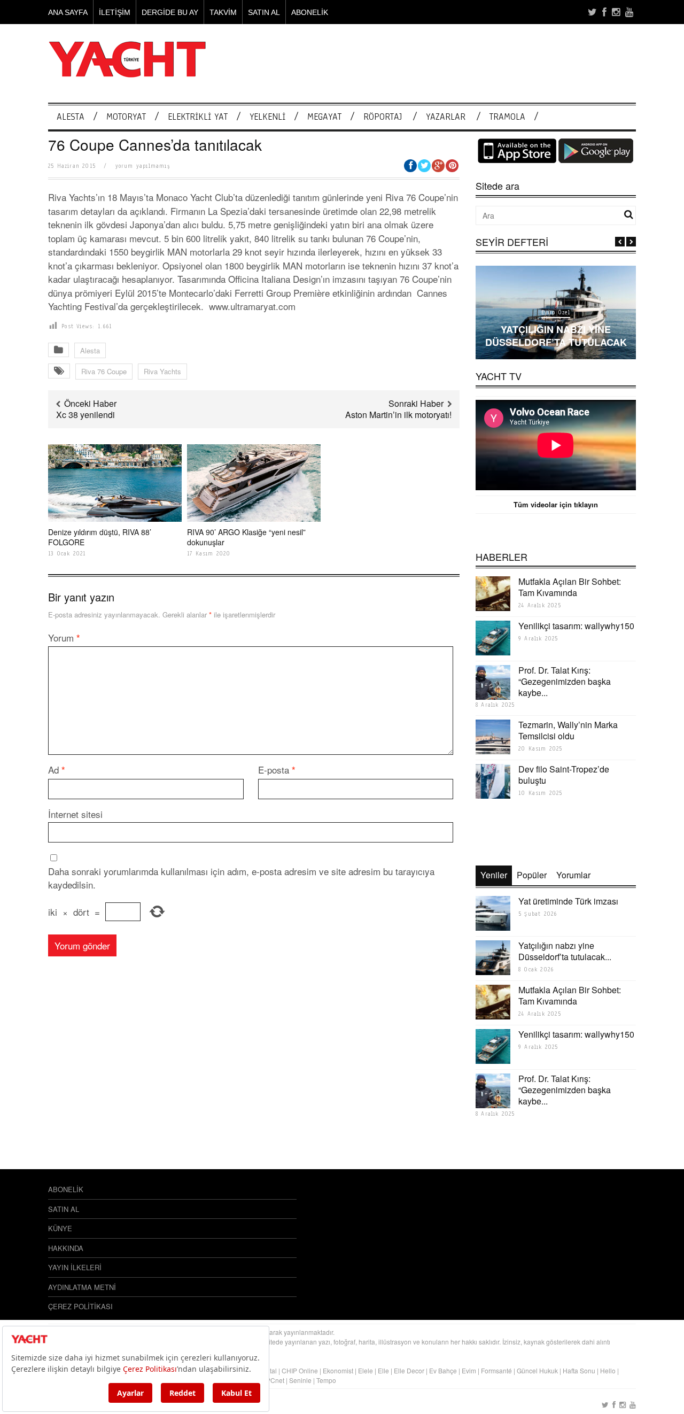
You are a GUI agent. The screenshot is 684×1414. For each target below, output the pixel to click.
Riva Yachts (162, 371)
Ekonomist (338, 1370)
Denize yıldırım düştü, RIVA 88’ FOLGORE (99, 537)
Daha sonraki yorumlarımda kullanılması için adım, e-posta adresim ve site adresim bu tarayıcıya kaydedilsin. (241, 878)
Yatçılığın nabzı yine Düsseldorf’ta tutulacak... (564, 951)
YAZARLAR (445, 117)
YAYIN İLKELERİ (75, 1267)
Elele (365, 1370)
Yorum (64, 637)
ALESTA (70, 117)
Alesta (90, 350)
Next (631, 241)
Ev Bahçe (443, 1370)
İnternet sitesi (75, 814)
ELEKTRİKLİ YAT (198, 117)
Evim (469, 1370)
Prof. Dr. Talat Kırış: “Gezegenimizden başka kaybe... (564, 681)
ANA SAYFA (68, 12)
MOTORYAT (126, 117)
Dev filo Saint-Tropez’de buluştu (563, 774)
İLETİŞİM (114, 12)
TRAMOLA (507, 117)
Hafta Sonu (579, 1370)
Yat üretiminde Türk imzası (568, 901)
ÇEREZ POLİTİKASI (80, 1306)
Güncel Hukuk (537, 1370)
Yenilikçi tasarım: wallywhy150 (576, 626)
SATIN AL (264, 12)
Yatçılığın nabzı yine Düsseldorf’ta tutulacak (556, 335)
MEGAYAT (324, 117)
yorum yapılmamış (142, 166)
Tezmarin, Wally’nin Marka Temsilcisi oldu (568, 730)
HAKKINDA (65, 1248)
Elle (383, 1370)
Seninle (300, 1380)
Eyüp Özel (555, 312)
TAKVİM (223, 12)
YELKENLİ (267, 117)
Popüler (532, 875)
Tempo (326, 1380)
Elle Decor (409, 1370)
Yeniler (493, 875)
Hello (608, 1370)
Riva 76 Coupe (104, 371)
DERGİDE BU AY (170, 12)
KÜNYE (60, 1228)
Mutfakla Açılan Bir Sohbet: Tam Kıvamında (569, 587)
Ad (56, 769)
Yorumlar (573, 875)
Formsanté (496, 1370)
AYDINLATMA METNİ (82, 1287)
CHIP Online (300, 1370)
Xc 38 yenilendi (85, 414)
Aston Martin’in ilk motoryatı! (398, 414)
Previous (620, 241)
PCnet (275, 1380)
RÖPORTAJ (382, 117)
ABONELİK (309, 12)
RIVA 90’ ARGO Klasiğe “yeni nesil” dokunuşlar (246, 537)
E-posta (277, 769)
